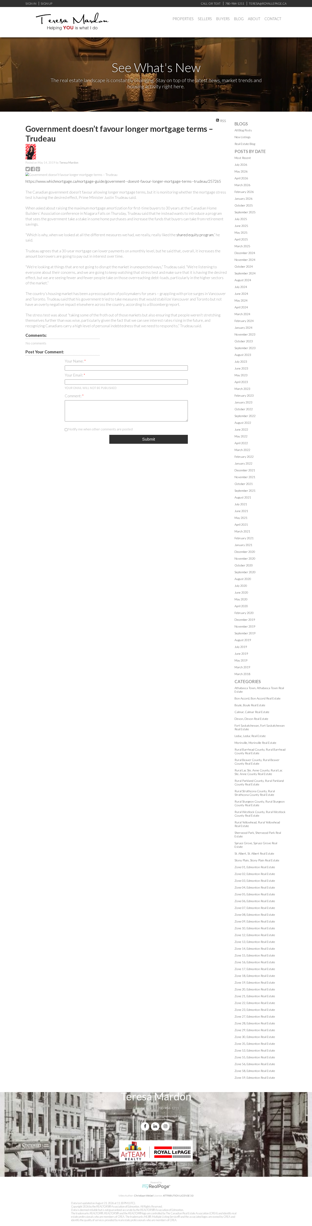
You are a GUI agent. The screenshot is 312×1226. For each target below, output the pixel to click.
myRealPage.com (156, 1187)
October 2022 (244, 409)
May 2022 (241, 436)
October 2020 (244, 565)
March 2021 (242, 531)
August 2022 (243, 422)
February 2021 (244, 538)
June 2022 (241, 429)
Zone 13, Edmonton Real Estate (255, 942)
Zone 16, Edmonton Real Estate (255, 962)
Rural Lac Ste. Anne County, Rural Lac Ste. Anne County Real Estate (258, 772)
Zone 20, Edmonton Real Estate (255, 989)
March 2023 (242, 388)
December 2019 (245, 619)
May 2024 (241, 300)
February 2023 (244, 395)
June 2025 (241, 226)
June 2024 (241, 293)
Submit (148, 439)
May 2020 (241, 599)
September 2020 (245, 572)
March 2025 (242, 246)
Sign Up (46, 3)
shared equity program (195, 234)
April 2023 (241, 382)
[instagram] (166, 1126)
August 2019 (243, 640)
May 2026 (241, 171)
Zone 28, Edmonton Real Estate (255, 1023)
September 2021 (245, 490)
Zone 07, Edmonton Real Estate (255, 908)
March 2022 (242, 450)
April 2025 (241, 239)
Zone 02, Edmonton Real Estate (255, 874)
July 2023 (241, 361)
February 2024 (244, 321)
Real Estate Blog (245, 144)
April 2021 (241, 524)
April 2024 (241, 307)
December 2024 (245, 253)
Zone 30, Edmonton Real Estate (255, 1037)
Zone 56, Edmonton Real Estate (255, 1064)
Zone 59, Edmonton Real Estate (255, 1077)
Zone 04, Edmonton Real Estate (255, 887)
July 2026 (241, 164)
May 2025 (241, 232)
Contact (272, 19)
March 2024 (242, 314)
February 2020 (244, 613)
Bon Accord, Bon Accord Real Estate (258, 698)
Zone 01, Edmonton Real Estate (255, 867)
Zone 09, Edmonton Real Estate (255, 921)
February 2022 (244, 456)
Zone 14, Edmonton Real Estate (255, 948)
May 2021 (241, 518)
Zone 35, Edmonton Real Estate (255, 1043)
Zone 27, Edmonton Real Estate (255, 1016)
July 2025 (241, 219)
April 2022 (241, 443)
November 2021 (245, 477)
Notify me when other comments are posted (100, 429)
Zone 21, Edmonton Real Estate (255, 996)
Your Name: (74, 361)
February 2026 (244, 192)
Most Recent (243, 158)
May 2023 (241, 375)
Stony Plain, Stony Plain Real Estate (257, 860)
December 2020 (245, 551)
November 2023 (245, 334)
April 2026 (241, 178)
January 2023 (243, 402)
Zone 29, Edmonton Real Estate (255, 1030)
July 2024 (241, 287)
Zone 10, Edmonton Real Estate (255, 928)
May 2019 (241, 660)
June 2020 (241, 592)
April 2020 (241, 606)
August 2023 (243, 355)
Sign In (30, 3)
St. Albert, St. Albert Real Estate (254, 853)
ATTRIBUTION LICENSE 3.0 (178, 1195)
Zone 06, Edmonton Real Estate (255, 901)
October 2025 (244, 205)
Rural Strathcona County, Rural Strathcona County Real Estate (255, 792)
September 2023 (245, 348)
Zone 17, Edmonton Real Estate (255, 969)
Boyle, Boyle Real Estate (250, 705)
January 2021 (243, 545)
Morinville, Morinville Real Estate (255, 742)
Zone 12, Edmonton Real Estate (255, 935)
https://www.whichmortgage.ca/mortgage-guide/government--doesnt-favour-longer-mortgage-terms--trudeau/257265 (123, 181)
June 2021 (241, 511)
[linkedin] (156, 1126)
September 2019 (245, 633)
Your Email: (74, 375)
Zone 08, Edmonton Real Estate (255, 914)
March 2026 (242, 185)
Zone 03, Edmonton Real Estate (255, 880)
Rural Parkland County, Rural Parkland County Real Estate (259, 782)
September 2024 (245, 273)
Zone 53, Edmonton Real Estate (255, 1050)
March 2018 (242, 674)
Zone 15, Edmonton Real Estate (255, 955)
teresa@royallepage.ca (164, 1116)
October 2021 (244, 484)
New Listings (243, 137)
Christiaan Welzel (143, 1195)
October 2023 (244, 341)
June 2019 (241, 653)
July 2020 (241, 585)
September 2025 (245, 212)
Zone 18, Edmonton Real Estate (255, 975)
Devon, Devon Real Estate (251, 718)
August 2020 (243, 579)
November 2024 (245, 259)
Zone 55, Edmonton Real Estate (255, 1057)
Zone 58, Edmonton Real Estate (255, 1071)
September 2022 (245, 416)
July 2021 (241, 504)
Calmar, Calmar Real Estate (252, 712)
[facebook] (146, 1126)
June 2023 (241, 368)
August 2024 (243, 280)
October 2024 (244, 266)
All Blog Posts (243, 130)
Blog (239, 19)
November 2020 (245, 558)
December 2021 (245, 470)
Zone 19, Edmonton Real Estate (255, 982)
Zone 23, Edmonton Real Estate (255, 1009)
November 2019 (245, 626)
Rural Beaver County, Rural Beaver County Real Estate (257, 761)
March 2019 (242, 667)
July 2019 (241, 647)
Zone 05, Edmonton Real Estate (255, 894)
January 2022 (243, 463)
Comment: (73, 395)
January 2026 (243, 198)
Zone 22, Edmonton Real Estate (255, 1003)
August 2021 (243, 497)
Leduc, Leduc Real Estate (250, 736)
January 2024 (243, 327)
